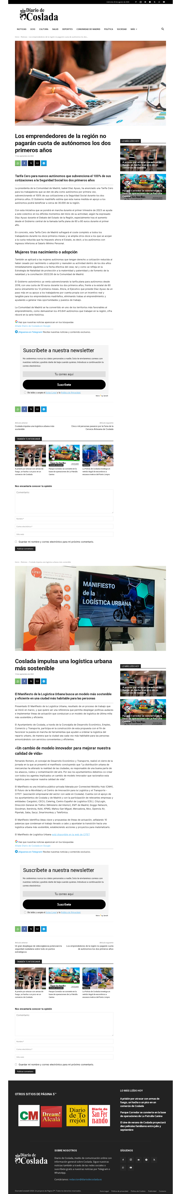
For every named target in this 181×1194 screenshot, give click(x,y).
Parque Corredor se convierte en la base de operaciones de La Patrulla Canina (63, 471)
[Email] (37, 163)
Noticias (21, 29)
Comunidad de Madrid (88, 29)
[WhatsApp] (159, 2)
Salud (55, 29)
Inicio (17, 37)
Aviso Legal (51, 392)
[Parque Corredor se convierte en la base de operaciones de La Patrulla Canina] (64, 455)
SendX (106, 396)
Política (108, 29)
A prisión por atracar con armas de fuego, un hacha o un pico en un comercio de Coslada (29, 471)
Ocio (32, 29)
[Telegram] (150, 2)
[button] (162, 29)
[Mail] (145, 2)
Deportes (67, 29)
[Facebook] (136, 2)
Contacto (162, 1191)
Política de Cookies (138, 1191)
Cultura (43, 29)
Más (133, 29)
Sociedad (122, 29)
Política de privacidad (119, 1191)
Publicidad (152, 1191)
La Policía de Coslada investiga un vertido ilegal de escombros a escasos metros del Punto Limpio (96, 471)
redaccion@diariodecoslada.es (85, 1179)
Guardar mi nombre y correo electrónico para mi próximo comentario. (56, 541)
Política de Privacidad (70, 392)
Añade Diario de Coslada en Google (32, 326)
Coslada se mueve (56, 465)
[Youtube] (164, 2)
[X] (154, 2)
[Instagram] (140, 2)
